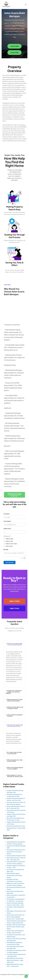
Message (6, 549)
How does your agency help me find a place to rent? (15, 725)
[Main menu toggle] (25, 4)
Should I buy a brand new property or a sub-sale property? (14, 692)
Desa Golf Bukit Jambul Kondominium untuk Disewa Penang (14, 875)
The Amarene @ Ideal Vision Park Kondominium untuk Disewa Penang (16, 851)
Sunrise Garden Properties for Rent (16, 855)
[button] (14, 644)
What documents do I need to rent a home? (14, 760)
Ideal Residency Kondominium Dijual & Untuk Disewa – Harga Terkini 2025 (15, 960)
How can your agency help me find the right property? (14, 644)
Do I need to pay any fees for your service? (14, 753)
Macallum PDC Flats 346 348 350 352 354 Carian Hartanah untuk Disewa (16, 926)
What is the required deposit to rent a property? (15, 768)
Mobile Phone (7, 528)
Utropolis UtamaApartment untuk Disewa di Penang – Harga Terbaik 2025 (16, 828)
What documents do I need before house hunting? (14, 700)
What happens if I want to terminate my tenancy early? (15, 775)
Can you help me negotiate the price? (14, 715)
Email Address (7, 521)
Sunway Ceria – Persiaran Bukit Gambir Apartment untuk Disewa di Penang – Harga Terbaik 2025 (16, 921)
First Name (7, 514)
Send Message (10, 562)
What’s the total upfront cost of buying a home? (15, 707)
